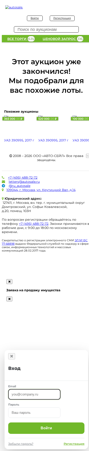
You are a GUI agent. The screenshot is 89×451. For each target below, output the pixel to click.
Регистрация (62, 18)
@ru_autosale (19, 186)
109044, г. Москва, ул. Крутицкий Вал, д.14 (41, 190)
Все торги (20, 39)
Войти (35, 18)
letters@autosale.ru (24, 182)
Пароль (13, 404)
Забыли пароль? (20, 444)
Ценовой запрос (63, 39)
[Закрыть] (11, 356)
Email (12, 386)
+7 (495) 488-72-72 (22, 177)
